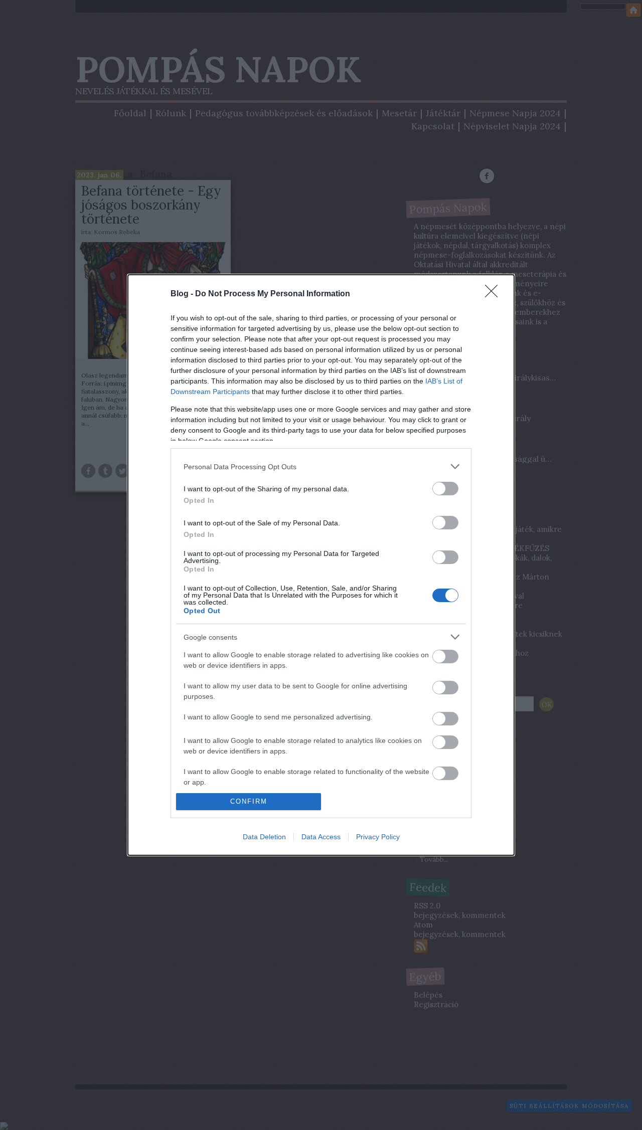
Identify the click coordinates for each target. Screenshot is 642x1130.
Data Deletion (264, 837)
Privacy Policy (378, 837)
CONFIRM (248, 801)
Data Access (321, 837)
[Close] (494, 294)
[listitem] (321, 466)
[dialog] (321, 565)
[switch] (445, 488)
